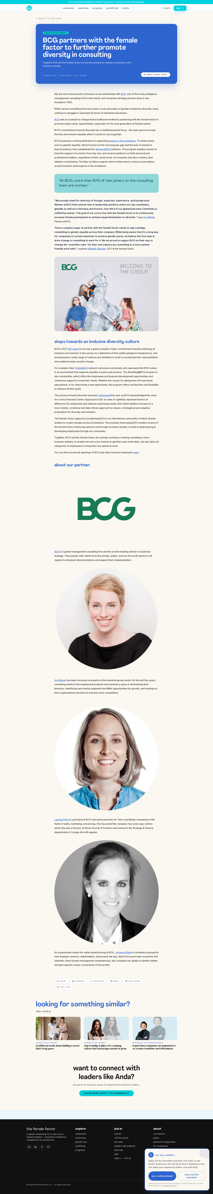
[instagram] (29, 1146)
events (125, 8)
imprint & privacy (169, 1186)
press (156, 1138)
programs (97, 8)
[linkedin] (35, 1146)
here (142, 2)
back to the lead (50, 18)
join (178, 8)
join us (127, 1158)
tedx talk (118, 1150)
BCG (123, 94)
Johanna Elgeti (123, 952)
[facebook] (41, 1146)
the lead (118, 1142)
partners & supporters (164, 1142)
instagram (134, 981)
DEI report (73, 348)
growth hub (112, 8)
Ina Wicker (149, 217)
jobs (116, 1154)
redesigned (104, 395)
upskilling (80, 1146)
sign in (117, 1158)
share (63, 981)
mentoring (83, 8)
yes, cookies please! (162, 1176)
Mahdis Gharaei (96, 248)
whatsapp (99, 981)
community (68, 8)
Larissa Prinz (61, 819)
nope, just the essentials (192, 1176)
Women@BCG (103, 149)
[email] (48, 1146)
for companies (160, 1146)
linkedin (79, 981)
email (116, 981)
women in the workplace (122, 140)
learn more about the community (106, 1093)
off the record (121, 1138)
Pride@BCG (81, 368)
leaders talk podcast (124, 1146)
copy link (65, 987)
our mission (159, 1134)
